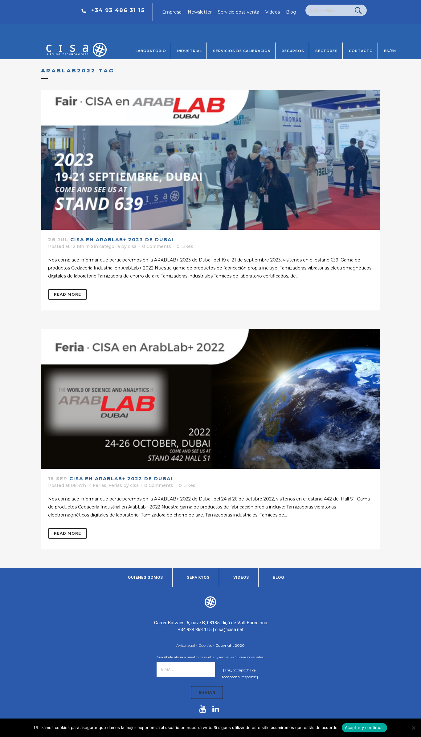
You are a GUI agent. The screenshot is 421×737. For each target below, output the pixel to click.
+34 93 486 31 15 (118, 10)
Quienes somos (145, 577)
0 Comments (156, 246)
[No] (413, 728)
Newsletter (200, 12)
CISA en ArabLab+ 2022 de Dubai (121, 478)
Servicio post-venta (238, 12)
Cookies (205, 645)
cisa (132, 246)
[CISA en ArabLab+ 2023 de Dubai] (210, 160)
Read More (67, 294)
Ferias (99, 485)
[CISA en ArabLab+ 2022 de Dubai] (210, 399)
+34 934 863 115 (194, 629)
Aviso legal (185, 645)
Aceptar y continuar (364, 727)
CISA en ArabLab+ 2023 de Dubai (122, 239)
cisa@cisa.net (229, 629)
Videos (272, 12)
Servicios (198, 577)
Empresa (172, 12)
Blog (291, 12)
